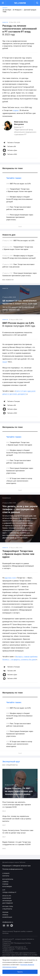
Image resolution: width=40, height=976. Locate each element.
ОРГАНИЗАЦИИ (7, 900)
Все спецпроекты (10, 765)
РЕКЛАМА (5, 912)
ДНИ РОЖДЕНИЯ (7, 903)
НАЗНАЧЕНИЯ (6, 898)
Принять (20, 972)
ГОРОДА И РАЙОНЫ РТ (9, 892)
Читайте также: (14, 178)
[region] (20, 966)
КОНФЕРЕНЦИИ (7, 917)
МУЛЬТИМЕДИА (7, 886)
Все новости (7, 280)
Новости (5, 22)
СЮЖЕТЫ (5, 881)
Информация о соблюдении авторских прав (16, 865)
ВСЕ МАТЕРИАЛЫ (7, 879)
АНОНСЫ (5, 914)
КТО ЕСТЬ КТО (6, 896)
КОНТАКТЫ (5, 876)
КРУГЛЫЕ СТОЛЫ (7, 906)
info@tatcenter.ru (7, 922)
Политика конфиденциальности (12, 869)
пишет (4, 362)
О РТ (3, 890)
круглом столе (10, 578)
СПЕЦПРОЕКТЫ (7, 909)
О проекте (6, 873)
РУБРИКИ (5, 884)
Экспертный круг (11, 761)
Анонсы (4, 7)
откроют (16, 110)
